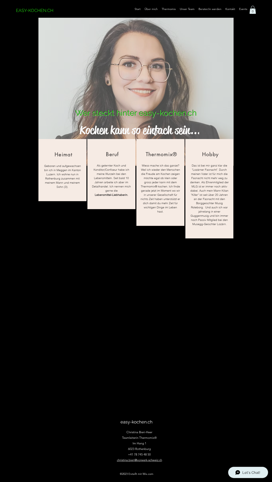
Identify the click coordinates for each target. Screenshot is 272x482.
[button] (252, 10)
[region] (62, 170)
